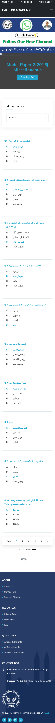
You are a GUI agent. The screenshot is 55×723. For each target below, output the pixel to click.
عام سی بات (18, 364)
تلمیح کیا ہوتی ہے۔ (15, 344)
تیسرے (15, 310)
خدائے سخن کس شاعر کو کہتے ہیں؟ (23, 265)
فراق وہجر (18, 204)
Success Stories (12, 597)
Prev (9, 541)
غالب (15, 281)
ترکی (15, 161)
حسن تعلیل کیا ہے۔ (15, 383)
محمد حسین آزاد (21, 232)
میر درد (16, 271)
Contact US (10, 592)
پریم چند (16, 151)
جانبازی (16, 442)
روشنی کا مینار (19, 359)
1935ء (16, 524)
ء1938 (16, 510)
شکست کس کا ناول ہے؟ (17, 141)
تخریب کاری (18, 437)
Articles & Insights (13, 642)
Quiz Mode (8, 2)
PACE (46, 713)
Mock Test (26, 2)
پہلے (15, 467)
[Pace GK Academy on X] (10, 720)
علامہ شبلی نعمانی (21, 237)
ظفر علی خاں (19, 242)
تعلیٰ (8, 422)
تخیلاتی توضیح (19, 388)
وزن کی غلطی (19, 354)
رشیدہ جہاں (18, 156)
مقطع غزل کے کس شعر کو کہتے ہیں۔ (23, 461)
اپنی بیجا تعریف (20, 428)
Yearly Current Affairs (14, 652)
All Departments (12, 647)
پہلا (14, 325)
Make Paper (45, 2)
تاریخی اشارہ (18, 349)
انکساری (16, 432)
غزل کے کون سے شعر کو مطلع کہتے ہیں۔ (25, 304)
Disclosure (9, 619)
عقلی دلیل (17, 393)
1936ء (16, 519)
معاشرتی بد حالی (20, 189)
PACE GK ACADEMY (16, 10)
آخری (15, 320)
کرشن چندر (18, 146)
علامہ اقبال (18, 246)
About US (9, 586)
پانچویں (16, 315)
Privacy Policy (11, 614)
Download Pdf (27, 77)
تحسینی (16, 199)
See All (12, 117)
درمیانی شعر (18, 481)
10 (20, 549)
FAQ (6, 625)
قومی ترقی (17, 194)
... (47, 541)
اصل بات (17, 403)
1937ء (16, 514)
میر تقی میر (18, 276)
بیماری (16, 398)
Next (28, 549)
